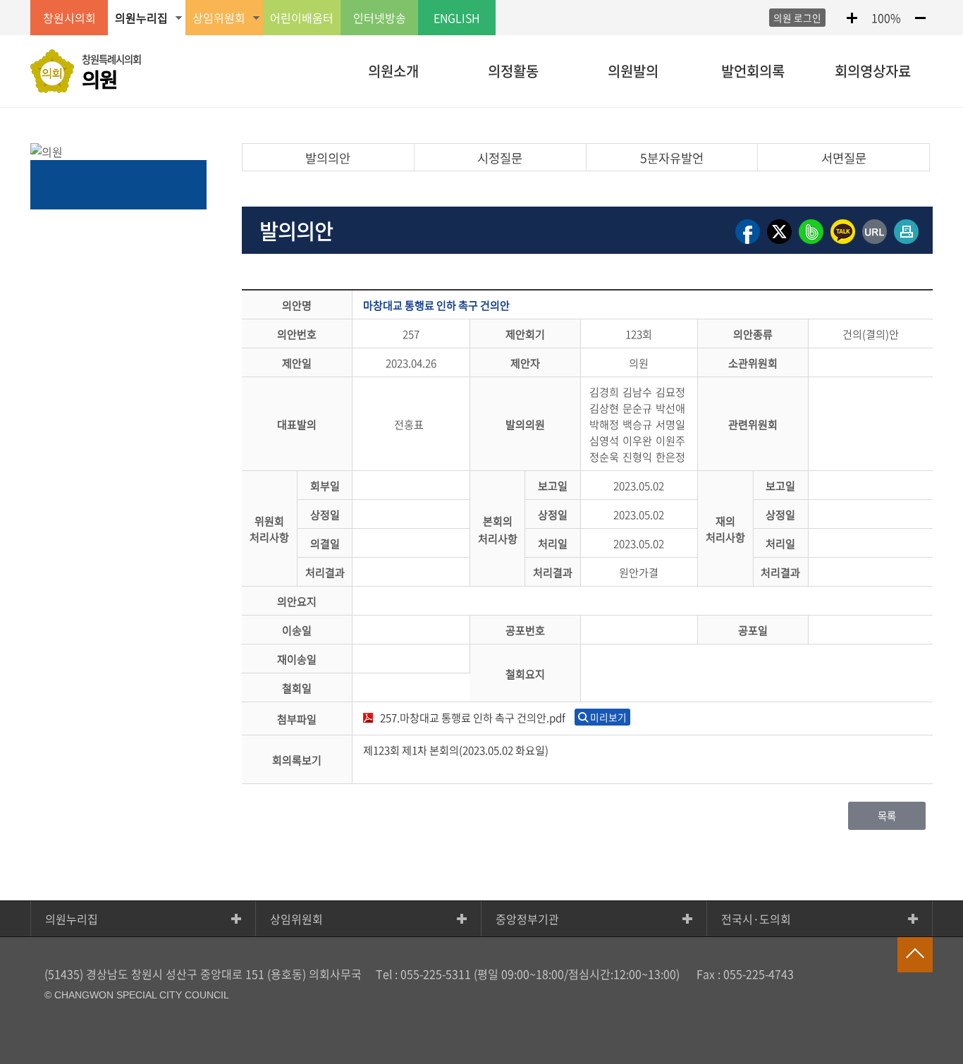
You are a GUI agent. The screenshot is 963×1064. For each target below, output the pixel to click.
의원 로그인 (797, 18)
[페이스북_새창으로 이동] (747, 243)
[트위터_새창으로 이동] (779, 243)
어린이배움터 (301, 17)
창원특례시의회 (111, 72)
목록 (887, 816)
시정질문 (499, 158)
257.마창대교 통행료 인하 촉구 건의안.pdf (472, 717)
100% (886, 17)
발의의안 (327, 158)
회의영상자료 (873, 71)
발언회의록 (753, 71)
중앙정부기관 (527, 918)
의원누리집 (71, 918)
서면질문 (843, 158)
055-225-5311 (435, 973)
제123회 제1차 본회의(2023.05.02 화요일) (455, 750)
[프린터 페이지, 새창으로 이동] (906, 243)
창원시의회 (69, 17)
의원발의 (633, 71)
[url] (874, 243)
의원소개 (393, 71)
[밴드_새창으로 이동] (811, 243)
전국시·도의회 (756, 918)
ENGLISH (457, 17)
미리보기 (608, 717)
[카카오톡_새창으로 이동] (842, 243)
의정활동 (513, 71)
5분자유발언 (672, 158)
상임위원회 (296, 918)
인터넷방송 (379, 17)
